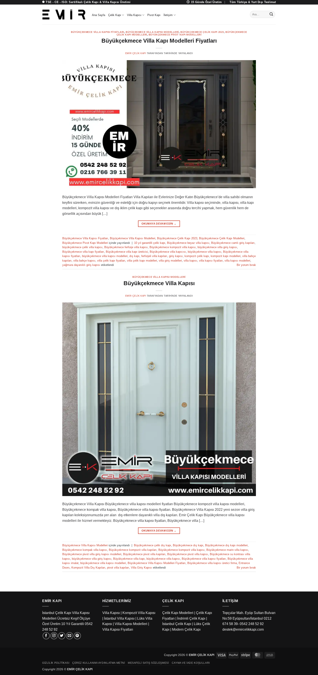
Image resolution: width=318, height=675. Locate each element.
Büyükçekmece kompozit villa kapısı (172, 247)
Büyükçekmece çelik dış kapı (152, 545)
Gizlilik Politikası (55, 662)
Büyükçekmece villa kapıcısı (168, 251)
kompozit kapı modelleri (226, 256)
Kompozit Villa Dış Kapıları (88, 567)
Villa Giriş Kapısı (141, 567)
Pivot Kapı (154, 15)
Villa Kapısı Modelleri (131, 624)
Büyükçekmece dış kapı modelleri (226, 545)
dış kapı (134, 256)
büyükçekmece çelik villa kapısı (82, 247)
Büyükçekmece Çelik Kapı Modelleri (221, 238)
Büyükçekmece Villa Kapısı (159, 283)
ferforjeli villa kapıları (154, 256)
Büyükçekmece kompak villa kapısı (84, 549)
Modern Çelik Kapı (186, 629)
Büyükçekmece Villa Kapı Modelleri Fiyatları (159, 41)
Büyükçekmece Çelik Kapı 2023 (202, 32)
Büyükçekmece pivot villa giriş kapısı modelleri (91, 554)
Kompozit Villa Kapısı (138, 613)
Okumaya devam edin (158, 223)
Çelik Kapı (114, 15)
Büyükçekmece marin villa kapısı (227, 549)
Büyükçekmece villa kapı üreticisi (127, 251)
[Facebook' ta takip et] (46, 635)
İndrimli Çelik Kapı (191, 618)
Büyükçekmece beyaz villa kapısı (188, 242)
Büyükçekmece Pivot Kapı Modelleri (175, 34)
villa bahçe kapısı (84, 260)
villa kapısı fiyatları (211, 260)
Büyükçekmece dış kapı (188, 545)
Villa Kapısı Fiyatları (117, 629)
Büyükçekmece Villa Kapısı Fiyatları (97, 32)
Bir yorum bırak (246, 265)
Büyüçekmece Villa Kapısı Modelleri (152, 32)
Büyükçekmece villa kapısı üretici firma (212, 563)
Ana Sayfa (98, 15)
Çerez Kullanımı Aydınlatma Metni (98, 662)
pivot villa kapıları (118, 567)
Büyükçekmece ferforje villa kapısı (126, 247)
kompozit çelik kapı (197, 256)
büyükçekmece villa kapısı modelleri (105, 256)
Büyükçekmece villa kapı (129, 558)
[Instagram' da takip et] (54, 635)
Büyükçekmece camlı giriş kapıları (233, 242)
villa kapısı (190, 260)
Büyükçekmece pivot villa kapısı (187, 554)
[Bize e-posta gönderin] (69, 635)
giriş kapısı (176, 256)
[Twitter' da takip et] (61, 635)
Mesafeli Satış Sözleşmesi (148, 662)
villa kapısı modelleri (237, 260)
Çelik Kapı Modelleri (177, 613)
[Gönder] (271, 14)
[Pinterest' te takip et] (77, 635)
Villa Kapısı (134, 15)
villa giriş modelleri (170, 260)
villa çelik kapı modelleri (142, 260)
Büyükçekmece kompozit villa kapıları (133, 549)
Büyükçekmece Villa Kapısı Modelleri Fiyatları (157, 563)
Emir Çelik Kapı (135, 53)
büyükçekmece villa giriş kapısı (217, 247)
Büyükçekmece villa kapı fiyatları (83, 251)
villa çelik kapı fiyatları (111, 260)
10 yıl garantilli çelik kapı (149, 242)
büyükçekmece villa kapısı (204, 251)
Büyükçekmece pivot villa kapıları (144, 554)
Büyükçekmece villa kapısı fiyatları (204, 558)
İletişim (168, 15)
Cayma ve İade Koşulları (191, 662)
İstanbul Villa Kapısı (119, 618)
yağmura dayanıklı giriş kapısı (81, 265)
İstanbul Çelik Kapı (176, 624)
